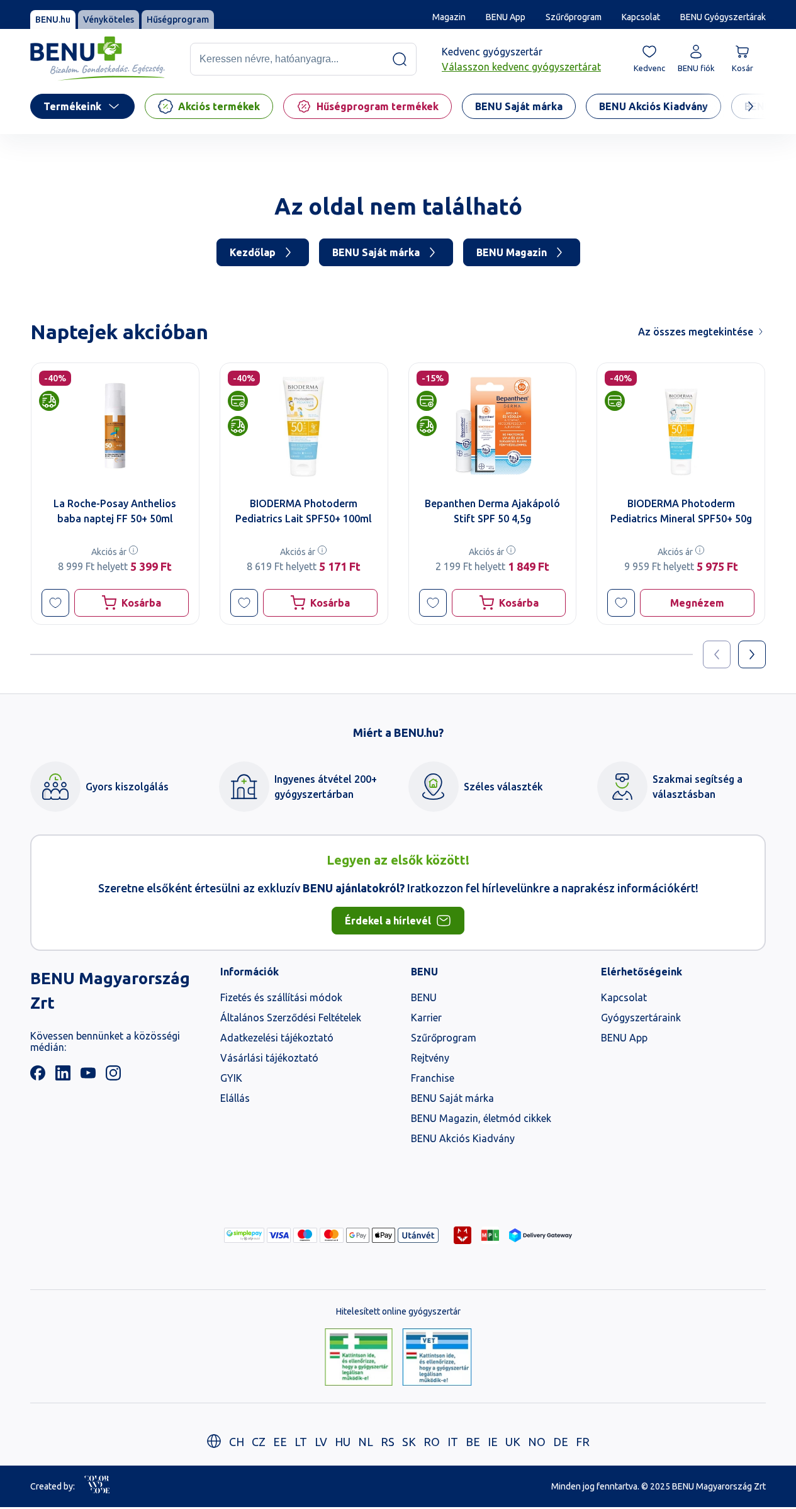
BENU (424, 997)
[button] (55, 603)
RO (431, 1441)
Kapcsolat (641, 17)
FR (583, 1441)
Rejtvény (430, 1057)
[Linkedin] (62, 1076)
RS (388, 1441)
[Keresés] (399, 59)
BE (473, 1441)
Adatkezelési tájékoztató (277, 1037)
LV (321, 1441)
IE (493, 1441)
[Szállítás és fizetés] (244, 1235)
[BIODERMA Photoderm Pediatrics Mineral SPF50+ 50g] (681, 425)
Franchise (432, 1078)
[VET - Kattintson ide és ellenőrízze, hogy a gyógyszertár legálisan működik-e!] (437, 1358)
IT (452, 1441)
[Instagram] (113, 1076)
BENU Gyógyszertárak (723, 17)
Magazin (449, 17)
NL (365, 1441)
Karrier (426, 1017)
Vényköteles (108, 19)
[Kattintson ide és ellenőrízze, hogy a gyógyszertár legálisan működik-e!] (359, 1358)
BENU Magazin (511, 252)
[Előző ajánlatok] (717, 654)
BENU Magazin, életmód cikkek (481, 1118)
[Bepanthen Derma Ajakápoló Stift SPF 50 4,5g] (492, 425)
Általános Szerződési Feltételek (290, 1017)
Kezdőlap (253, 252)
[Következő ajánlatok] (752, 654)
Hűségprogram (178, 19)
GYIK (231, 1078)
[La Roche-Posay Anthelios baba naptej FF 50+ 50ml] (115, 425)
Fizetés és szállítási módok (281, 997)
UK (512, 1441)
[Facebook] (37, 1076)
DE (560, 1441)
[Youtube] (88, 1076)
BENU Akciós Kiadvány (463, 1138)
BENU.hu (52, 19)
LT (300, 1441)
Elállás (235, 1098)
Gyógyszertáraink (641, 1017)
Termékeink (72, 106)
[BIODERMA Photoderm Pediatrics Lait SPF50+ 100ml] (304, 425)
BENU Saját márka (376, 252)
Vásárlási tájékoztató (269, 1057)
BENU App (505, 17)
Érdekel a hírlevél (388, 920)
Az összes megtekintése (695, 331)
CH (236, 1441)
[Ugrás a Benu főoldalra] (97, 58)
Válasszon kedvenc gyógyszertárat (521, 66)
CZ (259, 1441)
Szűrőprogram (574, 17)
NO (537, 1441)
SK (409, 1441)
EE (280, 1441)
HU (342, 1441)
